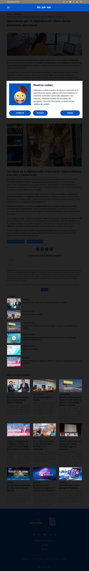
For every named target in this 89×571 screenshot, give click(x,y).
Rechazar (40, 113)
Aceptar (70, 113)
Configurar (20, 113)
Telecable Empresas (13, 2)
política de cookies (41, 104)
